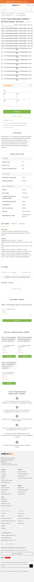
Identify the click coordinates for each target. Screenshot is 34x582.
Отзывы (3, 528)
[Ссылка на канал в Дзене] (10, 544)
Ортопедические (5, 482)
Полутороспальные (23, 474)
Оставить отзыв (26, 272)
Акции (2, 516)
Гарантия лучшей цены (24, 518)
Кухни (2, 497)
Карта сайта (21, 523)
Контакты (20, 521)
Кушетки (3, 476)
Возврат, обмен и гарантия (8, 521)
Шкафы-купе (21, 487)
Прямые (3, 471)
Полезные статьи (5, 523)
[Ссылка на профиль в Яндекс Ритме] (13, 544)
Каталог (3, 513)
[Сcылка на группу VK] (2, 544)
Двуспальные (21, 476)
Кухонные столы (5, 503)
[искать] (31, 10)
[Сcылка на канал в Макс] (8, 544)
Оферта (3, 526)
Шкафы (20, 485)
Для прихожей (21, 492)
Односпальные (22, 471)
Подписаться (31, 566)
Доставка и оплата (6, 518)
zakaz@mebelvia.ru (6, 537)
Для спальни (21, 494)
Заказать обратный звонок (8, 535)
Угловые (3, 474)
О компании (21, 513)
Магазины (20, 516)
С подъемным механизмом (25, 478)
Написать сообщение (17, 553)
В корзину (17, 320)
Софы (2, 478)
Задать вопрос (17, 288)
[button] (30, 315)
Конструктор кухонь (6, 505)
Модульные (4, 501)
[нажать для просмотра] (17, 28)
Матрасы (3, 485)
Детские (3, 492)
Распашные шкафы (23, 489)
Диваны (3, 469)
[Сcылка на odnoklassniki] (5, 544)
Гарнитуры (4, 499)
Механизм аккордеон (7, 480)
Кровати (20, 469)
